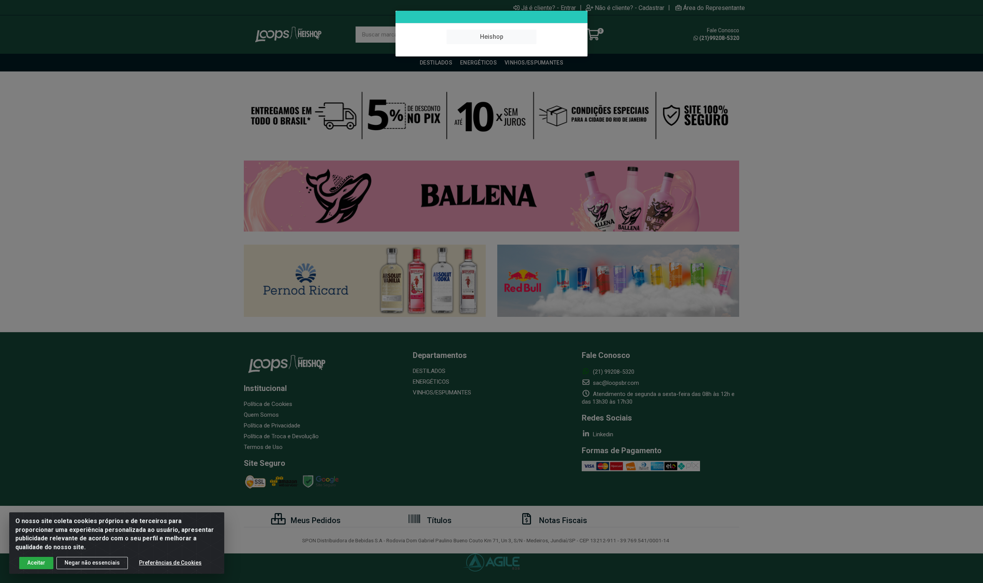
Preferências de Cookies (170, 563)
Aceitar (36, 563)
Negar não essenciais (92, 563)
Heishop (491, 36)
